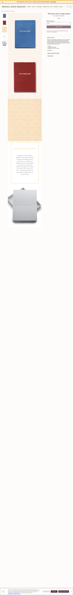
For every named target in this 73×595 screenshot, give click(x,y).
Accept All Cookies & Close (63, 591)
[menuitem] (29, 7)
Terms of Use (16, 592)
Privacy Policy (16, 591)
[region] (36, 591)
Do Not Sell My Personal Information (14, 593)
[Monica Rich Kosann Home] (13, 6)
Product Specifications (53, 53)
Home (2, 11)
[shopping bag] (70, 6)
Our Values (50, 56)
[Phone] (2, 1)
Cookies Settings (46, 591)
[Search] (68, 6)
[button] (70, 6)
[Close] (71, 591)
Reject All (54, 591)
